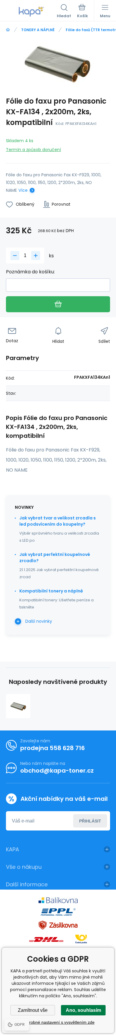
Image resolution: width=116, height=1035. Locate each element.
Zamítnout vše (33, 1010)
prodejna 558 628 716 (52, 748)
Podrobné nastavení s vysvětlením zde (58, 1022)
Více (23, 190)
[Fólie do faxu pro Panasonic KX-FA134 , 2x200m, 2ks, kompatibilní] (18, 706)
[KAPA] (8, 30)
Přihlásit (90, 821)
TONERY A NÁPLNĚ (37, 29)
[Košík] (82, 11)
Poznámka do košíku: (30, 271)
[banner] (31, 11)
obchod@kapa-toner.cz (57, 770)
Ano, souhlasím (83, 1010)
